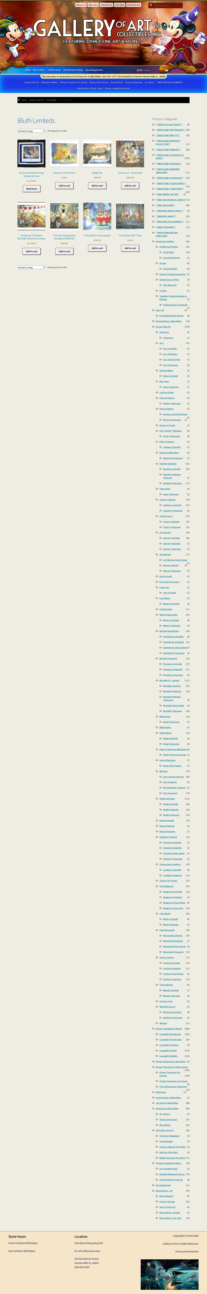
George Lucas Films (169, 279)
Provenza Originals (172, 669)
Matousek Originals (173, 940)
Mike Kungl (164, 716)
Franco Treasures (172, 527)
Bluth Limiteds (170, 919)
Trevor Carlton (166, 957)
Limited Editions (171, 257)
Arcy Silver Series (171, 359)
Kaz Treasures (170, 793)
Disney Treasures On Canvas (73, 82)
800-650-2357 (109, 76)
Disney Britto (117, 82)
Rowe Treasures (167, 831)
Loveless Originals (172, 875)
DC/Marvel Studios (168, 246)
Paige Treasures (171, 743)
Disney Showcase (133, 82)
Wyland (163, 1023)
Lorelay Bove (165, 609)
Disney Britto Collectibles (168, 321)
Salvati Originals (171, 543)
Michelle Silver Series (173, 705)
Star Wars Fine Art (165, 1130)
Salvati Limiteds (171, 538)
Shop (27, 69)
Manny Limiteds (171, 620)
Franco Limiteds (171, 521)
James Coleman (167, 499)
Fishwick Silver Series (174, 853)
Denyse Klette (166, 408)
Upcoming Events (94, 69)
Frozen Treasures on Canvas (173, 1081)
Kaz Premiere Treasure (174, 787)
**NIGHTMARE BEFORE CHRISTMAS (167, 234)
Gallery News (54, 69)
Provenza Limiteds (172, 663)
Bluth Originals (171, 924)
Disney (162, 263)
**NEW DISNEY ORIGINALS (168, 163)
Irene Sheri (164, 488)
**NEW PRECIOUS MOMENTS (169, 82)
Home (24, 99)
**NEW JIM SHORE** (165, 205)
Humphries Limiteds (173, 636)
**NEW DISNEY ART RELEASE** (170, 129)
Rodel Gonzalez (167, 798)
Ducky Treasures (171, 436)
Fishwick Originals (172, 847)
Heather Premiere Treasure (172, 476)
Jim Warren (165, 554)
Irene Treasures (171, 494)
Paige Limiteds (170, 738)
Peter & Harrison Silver (174, 754)
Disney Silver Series (99, 82)
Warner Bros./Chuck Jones (90, 88)
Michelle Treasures (172, 711)
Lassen (163, 290)
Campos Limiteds (172, 447)
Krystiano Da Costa (169, 581)
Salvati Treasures (172, 549)
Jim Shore (149, 82)
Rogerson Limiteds (172, 891)
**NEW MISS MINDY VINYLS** (170, 210)
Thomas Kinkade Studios (168, 1163)
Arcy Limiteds (170, 348)
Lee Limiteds (169, 592)
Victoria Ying (165, 1001)
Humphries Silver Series (175, 647)
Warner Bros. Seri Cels (170, 1218)
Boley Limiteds (170, 375)
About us (81, 4)
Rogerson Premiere (172, 897)
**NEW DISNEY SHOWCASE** (169, 177)
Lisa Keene (164, 598)
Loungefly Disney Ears (170, 1039)
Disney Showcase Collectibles (171, 1061)
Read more (31, 188)
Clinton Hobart (166, 397)
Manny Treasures (171, 625)
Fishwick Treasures (172, 858)
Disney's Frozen (167, 425)
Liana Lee (164, 587)
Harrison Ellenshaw (169, 452)
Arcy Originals (170, 354)
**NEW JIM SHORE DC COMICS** (171, 199)
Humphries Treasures (174, 653)
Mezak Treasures (171, 995)
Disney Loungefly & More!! (117, 88)
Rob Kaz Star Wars (168, 1152)
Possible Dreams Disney (171, 315)
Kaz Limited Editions (173, 776)
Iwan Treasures (171, 386)
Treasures (168, 337)
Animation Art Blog (73, 69)
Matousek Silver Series (174, 946)
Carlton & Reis (166, 392)
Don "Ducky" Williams (170, 430)
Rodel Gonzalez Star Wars (172, 1157)
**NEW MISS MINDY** (166, 216)
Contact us (106, 4)
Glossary (93, 4)
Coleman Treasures (173, 510)
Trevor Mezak (166, 984)
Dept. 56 (160, 310)
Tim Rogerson (166, 886)
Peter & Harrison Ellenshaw (173, 749)
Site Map (119, 4)
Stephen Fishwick (168, 837)
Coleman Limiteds (172, 505)
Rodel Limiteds (170, 804)
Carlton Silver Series (173, 973)
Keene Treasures (171, 603)
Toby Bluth (51, 99)
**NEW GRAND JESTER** (167, 194)
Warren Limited (171, 565)
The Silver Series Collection (173, 1086)
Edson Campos (166, 441)
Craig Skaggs (166, 1141)
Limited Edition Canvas (171, 1179)
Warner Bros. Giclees (169, 1212)
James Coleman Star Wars (172, 1146)
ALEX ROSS (168, 252)
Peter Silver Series (172, 765)
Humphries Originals (173, 642)
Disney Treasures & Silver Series (172, 1067)
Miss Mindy (164, 1125)
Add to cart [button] (64, 185)
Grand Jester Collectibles (168, 1097)
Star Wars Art (170, 285)
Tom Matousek (166, 930)
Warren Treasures (172, 570)
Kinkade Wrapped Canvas (172, 1174)
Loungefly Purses (168, 1050)
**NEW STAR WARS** (166, 227)
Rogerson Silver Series (174, 902)
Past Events (39, 69)
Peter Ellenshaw (167, 760)
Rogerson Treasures (173, 908)
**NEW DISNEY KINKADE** (168, 149)
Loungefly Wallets (168, 1056)
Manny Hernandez (168, 614)
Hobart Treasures (172, 403)
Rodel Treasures (171, 815)
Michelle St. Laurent (169, 680)
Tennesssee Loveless (169, 864)
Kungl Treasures (171, 721)
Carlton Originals (172, 968)
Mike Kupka (165, 727)
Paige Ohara (165, 732)
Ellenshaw (161, 1092)
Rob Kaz (163, 771)
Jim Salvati (165, 532)
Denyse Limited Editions (175, 414)
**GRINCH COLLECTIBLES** (169, 124)
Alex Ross (164, 332)
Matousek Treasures (173, 951)
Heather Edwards (168, 463)
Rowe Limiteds (166, 820)
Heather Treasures (172, 483)
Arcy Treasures (170, 365)
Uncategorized (163, 1185)
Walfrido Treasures (172, 1017)
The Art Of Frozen (168, 880)
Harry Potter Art (167, 1207)
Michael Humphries (169, 631)
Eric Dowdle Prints (168, 1168)
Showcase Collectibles (167, 1108)
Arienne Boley (166, 370)
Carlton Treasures (172, 979)
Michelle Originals (172, 691)
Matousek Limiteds (172, 935)
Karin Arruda (165, 576)
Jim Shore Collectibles (167, 1103)
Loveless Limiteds (172, 869)
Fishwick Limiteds (172, 842)
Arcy (161, 343)
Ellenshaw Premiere (173, 458)
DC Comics (164, 1114)
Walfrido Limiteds (172, 1012)
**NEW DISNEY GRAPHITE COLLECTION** (168, 142)
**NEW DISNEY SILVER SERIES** (171, 183)
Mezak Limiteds (171, 990)
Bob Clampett (166, 1196)
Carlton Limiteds (171, 962)
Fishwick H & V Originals (175, 304)
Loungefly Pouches (169, 1045)
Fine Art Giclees (167, 1201)
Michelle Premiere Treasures (172, 698)
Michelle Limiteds (172, 685)
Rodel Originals (171, 809)
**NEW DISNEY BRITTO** (168, 135)
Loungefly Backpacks (170, 1034)
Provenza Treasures (173, 674)
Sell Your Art (133, 4)
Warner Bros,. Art (164, 1190)
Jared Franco (166, 516)
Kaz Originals (170, 782)
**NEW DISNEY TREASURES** (170, 188)
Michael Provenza (168, 658)
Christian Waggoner (169, 1135)
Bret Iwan (164, 381)
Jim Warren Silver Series (175, 560)
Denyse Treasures (172, 419)
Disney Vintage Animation (172, 274)
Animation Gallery (49, 82)
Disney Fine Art (32, 82)
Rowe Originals (167, 826)
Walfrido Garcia (167, 1006)
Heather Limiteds (172, 469)
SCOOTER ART (170, 268)
